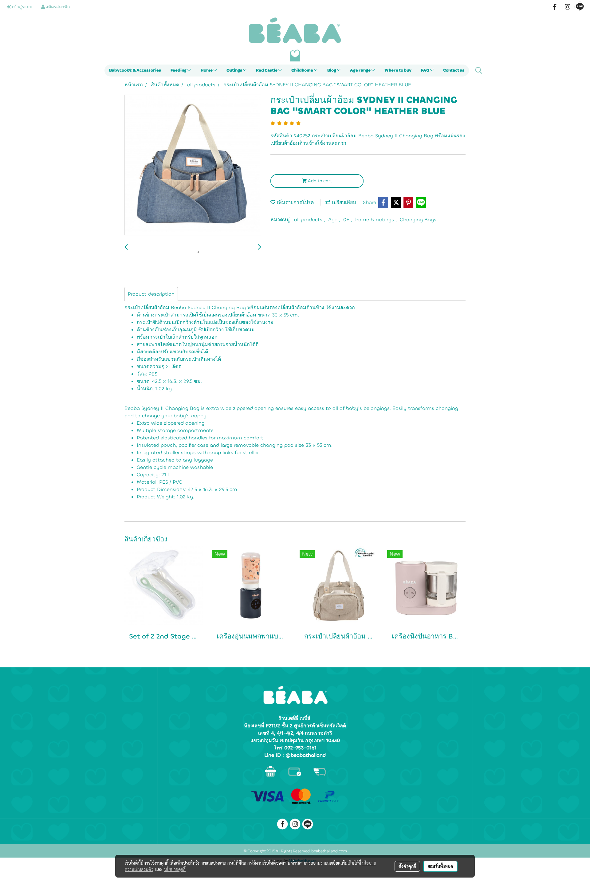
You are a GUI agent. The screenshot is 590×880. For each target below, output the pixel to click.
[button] (479, 70)
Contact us (453, 70)
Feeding (179, 70)
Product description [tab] (151, 294)
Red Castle (267, 70)
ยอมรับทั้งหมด (440, 866)
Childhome (302, 70)
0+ (347, 219)
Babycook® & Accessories (135, 70)
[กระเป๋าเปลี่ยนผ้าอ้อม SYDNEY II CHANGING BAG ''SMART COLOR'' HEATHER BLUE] (193, 165)
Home (207, 70)
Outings (234, 70)
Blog (332, 70)
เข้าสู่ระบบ (21, 7)
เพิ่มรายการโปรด (294, 202)
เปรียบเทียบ (343, 202)
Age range (360, 70)
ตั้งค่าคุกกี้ (407, 866)
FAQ (425, 70)
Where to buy (397, 70)
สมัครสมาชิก (57, 7)
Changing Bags (418, 219)
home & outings (375, 219)
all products (309, 219)
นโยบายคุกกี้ (175, 869)
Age (333, 219)
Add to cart (319, 181)
